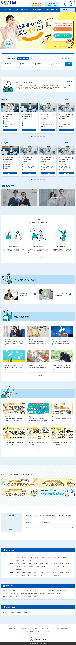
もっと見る (37, 257)
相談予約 (64, 5)
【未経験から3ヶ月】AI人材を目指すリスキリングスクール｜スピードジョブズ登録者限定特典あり (52, 515)
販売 (19, 590)
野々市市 (24, 557)
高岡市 (23, 572)
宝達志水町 (56, 557)
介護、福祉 (43, 590)
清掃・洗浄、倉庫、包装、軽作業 (23, 596)
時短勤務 (12, 612)
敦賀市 (23, 563)
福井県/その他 (19, 569)
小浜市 (29, 563)
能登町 (23, 560)
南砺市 (67, 572)
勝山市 (41, 563)
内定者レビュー (25, 628)
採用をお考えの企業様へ (68, 1)
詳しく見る (67, 81)
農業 (35, 596)
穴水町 (17, 560)
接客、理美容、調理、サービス (30, 590)
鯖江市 (48, 563)
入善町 (41, 575)
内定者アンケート (12, 628)
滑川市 (41, 572)
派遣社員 (26, 612)
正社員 (4, 612)
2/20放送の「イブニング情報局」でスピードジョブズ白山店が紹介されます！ (50, 527)
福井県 (11, 563)
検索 (68, 64)
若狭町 (63, 566)
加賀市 (48, 555)
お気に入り (71, 5)
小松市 (29, 555)
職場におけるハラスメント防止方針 (33, 631)
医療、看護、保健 (61, 590)
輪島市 (35, 555)
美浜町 (43, 566)
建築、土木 (42, 593)
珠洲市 (41, 555)
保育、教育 (51, 590)
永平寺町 (18, 566)
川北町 (30, 557)
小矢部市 (61, 572)
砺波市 (54, 572)
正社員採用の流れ (38, 10)
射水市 (17, 575)
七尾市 (23, 555)
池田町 (24, 566)
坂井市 (67, 563)
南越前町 (31, 566)
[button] (31, 136)
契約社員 (19, 612)
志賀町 (49, 557)
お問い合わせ (68, 10)
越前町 (37, 566)
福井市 (17, 563)
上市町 (29, 575)
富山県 (11, 572)
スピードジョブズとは (23, 10)
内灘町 (42, 557)
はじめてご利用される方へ (64, 35)
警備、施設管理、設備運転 (54, 593)
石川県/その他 (31, 560)
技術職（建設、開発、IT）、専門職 (29, 593)
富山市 (17, 572)
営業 (14, 590)
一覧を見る (66, 99)
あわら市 (55, 563)
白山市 (67, 555)
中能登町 (64, 557)
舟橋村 (23, 575)
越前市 (61, 563)
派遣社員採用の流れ (52, 10)
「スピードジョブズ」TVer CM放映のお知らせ (44, 522)
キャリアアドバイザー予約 (64, 29)
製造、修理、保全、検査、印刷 (10, 593)
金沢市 (17, 555)
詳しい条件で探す (66, 58)
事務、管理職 (6, 590)
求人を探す (8, 10)
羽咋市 (54, 555)
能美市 (17, 557)
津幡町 (36, 557)
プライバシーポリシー (46, 628)
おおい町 (57, 566)
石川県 (11, 555)
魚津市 (29, 572)
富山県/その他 (56, 575)
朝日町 (48, 575)
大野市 (35, 563)
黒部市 (48, 572)
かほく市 (61, 555)
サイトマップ (47, 631)
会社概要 (35, 628)
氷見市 (35, 572)
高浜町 (50, 566)
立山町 (35, 575)
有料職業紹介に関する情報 (61, 628)
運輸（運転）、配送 (7, 596)
